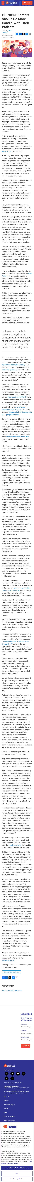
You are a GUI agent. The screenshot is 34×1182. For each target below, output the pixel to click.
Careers (6, 1108)
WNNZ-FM (23, 1088)
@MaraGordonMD (8, 960)
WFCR (9, 1088)
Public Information (9, 1121)
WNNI (28, 1088)
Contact (6, 1100)
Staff (5, 1112)
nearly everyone (15, 845)
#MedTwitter (7, 151)
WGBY (5, 1088)
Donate (28, 3)
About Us (6, 1096)
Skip (17, 1173)
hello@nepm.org (12, 1093)
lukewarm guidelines (9, 370)
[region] (17, 1152)
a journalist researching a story (13, 365)
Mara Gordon (7, 32)
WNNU (18, 1088)
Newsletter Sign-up (9, 1104)
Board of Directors (9, 1117)
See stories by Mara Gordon (12, 990)
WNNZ (13, 1088)
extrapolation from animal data (17, 437)
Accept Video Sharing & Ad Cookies (17, 1168)
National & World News (11, 972)
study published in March (16, 397)
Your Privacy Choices (17, 1179)
